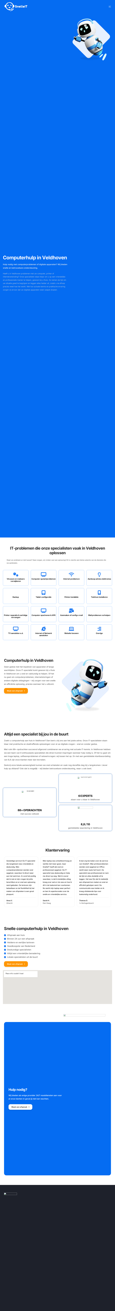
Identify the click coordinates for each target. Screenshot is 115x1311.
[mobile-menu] (106, 7)
